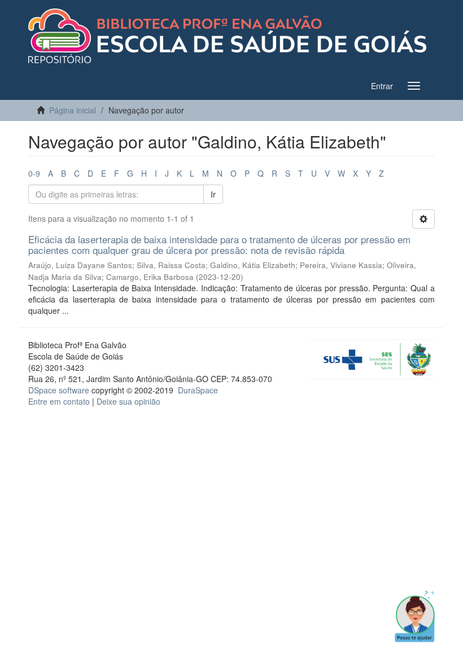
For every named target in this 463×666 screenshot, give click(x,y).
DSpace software (58, 390)
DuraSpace (198, 390)
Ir (213, 194)
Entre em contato (59, 401)
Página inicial (72, 110)
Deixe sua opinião (128, 401)
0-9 (34, 173)
